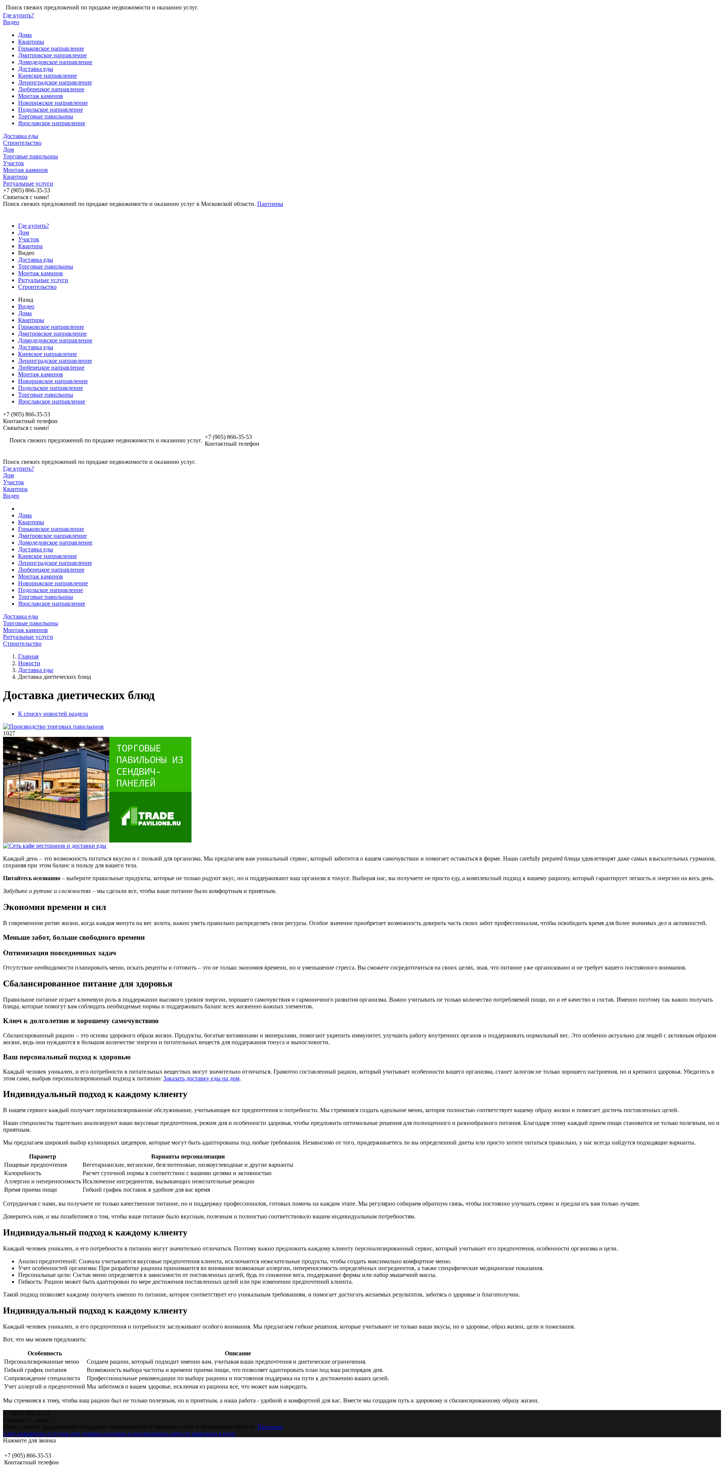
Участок (13, 163)
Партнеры (270, 204)
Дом (8, 149)
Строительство (22, 143)
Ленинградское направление (55, 82)
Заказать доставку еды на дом (201, 1078)
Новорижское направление (53, 103)
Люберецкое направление (51, 89)
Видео (11, 22)
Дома (25, 35)
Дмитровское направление (52, 55)
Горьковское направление (51, 48)
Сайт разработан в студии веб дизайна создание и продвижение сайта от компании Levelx (119, 1433)
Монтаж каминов (40, 96)
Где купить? (18, 15)
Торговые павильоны (45, 116)
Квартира (15, 176)
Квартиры (31, 41)
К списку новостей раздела (53, 713)
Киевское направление (47, 75)
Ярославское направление (51, 123)
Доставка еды (35, 69)
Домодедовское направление (55, 62)
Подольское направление (50, 109)
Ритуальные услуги (28, 183)
